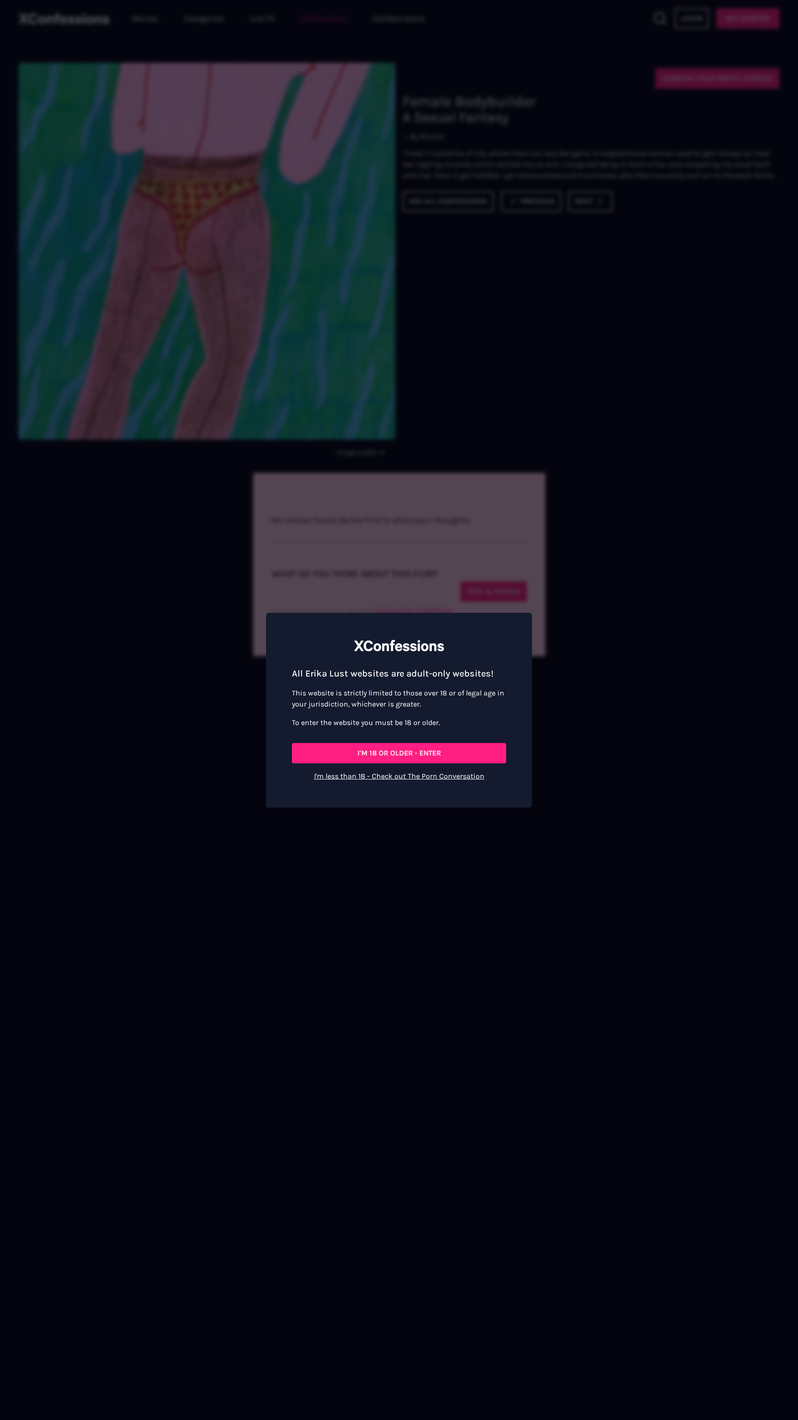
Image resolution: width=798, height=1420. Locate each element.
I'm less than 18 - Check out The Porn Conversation (399, 776)
